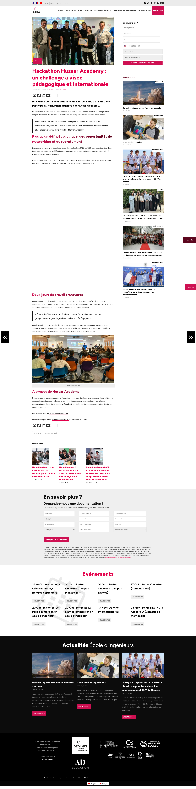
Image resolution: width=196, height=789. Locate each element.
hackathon (52, 89)
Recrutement (47, 760)
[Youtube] (162, 4)
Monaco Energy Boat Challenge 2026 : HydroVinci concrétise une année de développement (139, 292)
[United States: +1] (125, 46)
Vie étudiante (157, 150)
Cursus (37, 61)
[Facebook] (151, 4)
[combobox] (94, 513)
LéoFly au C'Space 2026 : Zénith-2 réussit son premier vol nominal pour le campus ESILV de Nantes (142, 179)
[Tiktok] (148, 4)
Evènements (98, 573)
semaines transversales (60, 419)
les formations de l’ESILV (59, 413)
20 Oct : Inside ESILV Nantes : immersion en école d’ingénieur (79, 611)
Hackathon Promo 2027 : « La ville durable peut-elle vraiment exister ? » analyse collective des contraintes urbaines (98, 473)
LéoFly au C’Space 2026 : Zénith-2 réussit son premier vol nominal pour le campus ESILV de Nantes (142, 686)
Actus (52, 3)
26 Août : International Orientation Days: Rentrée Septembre (46, 588)
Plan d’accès (47, 778)
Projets (65, 3)
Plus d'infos (39, 601)
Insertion (159, 81)
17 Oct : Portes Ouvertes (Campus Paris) (146, 586)
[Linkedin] (158, 4)
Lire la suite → (39, 713)
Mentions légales (58, 778)
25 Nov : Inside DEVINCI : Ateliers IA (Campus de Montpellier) (147, 611)
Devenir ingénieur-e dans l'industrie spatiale (142, 108)
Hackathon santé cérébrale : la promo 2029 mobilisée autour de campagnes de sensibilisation (70, 473)
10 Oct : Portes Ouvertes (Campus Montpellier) (77, 588)
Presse (46, 3)
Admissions (158, 116)
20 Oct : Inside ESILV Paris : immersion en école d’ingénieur (45, 611)
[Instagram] (144, 4)
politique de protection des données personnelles (118, 557)
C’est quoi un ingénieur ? (133, 142)
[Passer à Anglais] (33, 3)
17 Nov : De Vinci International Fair (108, 609)
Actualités (98, 645)
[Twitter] (154, 4)
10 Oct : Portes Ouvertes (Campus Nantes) (110, 588)
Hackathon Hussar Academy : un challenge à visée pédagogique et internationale (70, 77)
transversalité (61, 89)
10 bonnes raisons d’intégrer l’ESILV (76, 778)
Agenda (58, 3)
